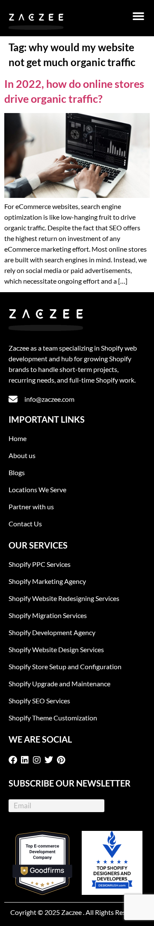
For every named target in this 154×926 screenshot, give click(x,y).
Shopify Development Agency (52, 632)
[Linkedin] (27, 760)
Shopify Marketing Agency (47, 581)
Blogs (17, 472)
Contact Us (25, 524)
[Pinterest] (62, 760)
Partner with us (31, 506)
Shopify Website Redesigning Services (64, 598)
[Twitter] (50, 760)
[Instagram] (38, 760)
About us (22, 455)
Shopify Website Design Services (56, 649)
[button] (138, 16)
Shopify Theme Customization (53, 718)
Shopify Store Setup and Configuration (65, 666)
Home (18, 438)
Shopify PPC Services (40, 564)
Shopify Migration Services (48, 615)
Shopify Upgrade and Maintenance (59, 683)
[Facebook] (15, 760)
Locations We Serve (37, 489)
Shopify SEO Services (39, 701)
